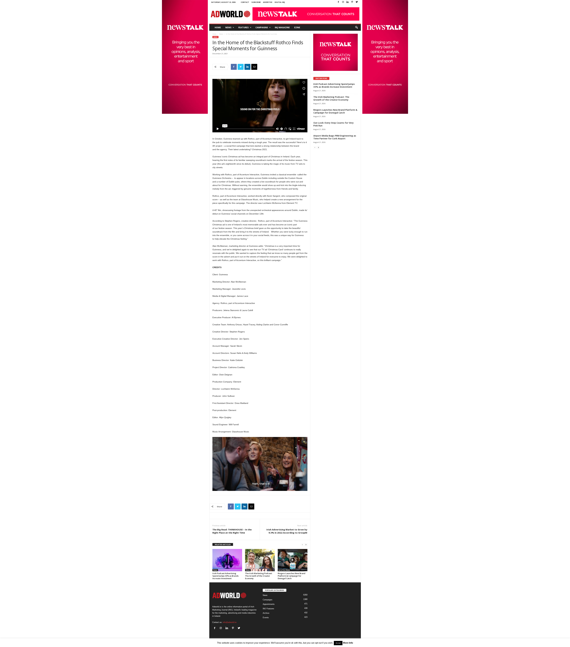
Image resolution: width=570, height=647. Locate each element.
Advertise (267, 2)
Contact (245, 2)
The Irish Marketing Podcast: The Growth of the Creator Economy (258, 576)
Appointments (269, 604)
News (228, 27)
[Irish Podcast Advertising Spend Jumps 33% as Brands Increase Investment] (227, 560)
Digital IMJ (280, 2)
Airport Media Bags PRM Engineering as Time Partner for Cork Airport (334, 137)
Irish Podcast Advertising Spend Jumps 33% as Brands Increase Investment (225, 576)
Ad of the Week (284, 570)
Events (266, 617)
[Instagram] (343, 2)
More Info (348, 643)
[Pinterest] (352, 2)
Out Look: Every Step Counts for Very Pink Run (333, 124)
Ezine (297, 27)
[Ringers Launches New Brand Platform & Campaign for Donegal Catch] (292, 560)
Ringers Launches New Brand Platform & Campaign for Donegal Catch (291, 576)
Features (243, 27)
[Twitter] (357, 2)
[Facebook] (338, 2)
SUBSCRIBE (256, 2)
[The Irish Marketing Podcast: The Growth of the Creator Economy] (260, 560)
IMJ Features (268, 608)
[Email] (254, 67)
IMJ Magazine (282, 27)
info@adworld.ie (229, 622)
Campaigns (261, 27)
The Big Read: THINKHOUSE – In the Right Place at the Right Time (232, 531)
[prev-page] (302, 544)
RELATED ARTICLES (223, 544)
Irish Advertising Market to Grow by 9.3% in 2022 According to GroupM (286, 531)
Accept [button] (338, 643)
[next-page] (305, 544)
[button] (356, 27)
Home (218, 27)
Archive (266, 613)
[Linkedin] (347, 2)
